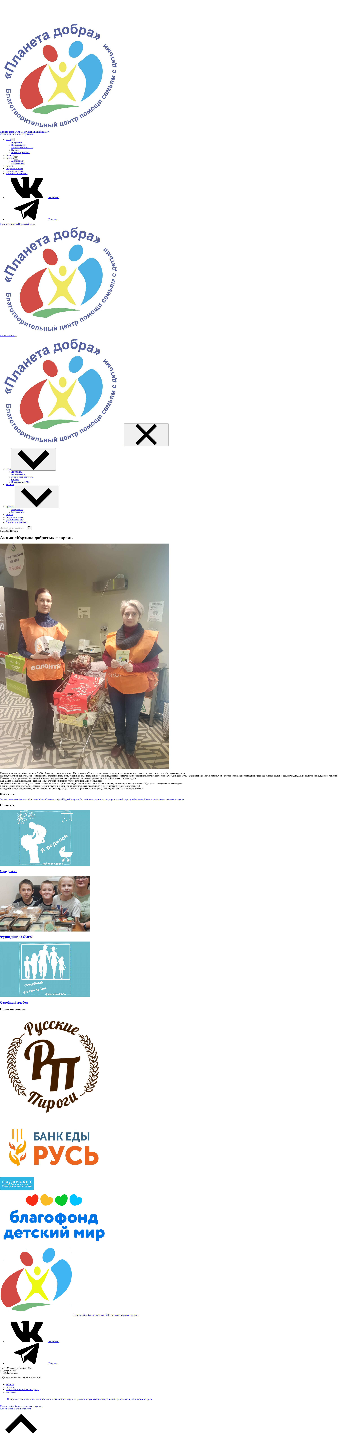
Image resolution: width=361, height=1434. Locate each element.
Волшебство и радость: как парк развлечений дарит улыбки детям (111, 799)
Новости (10, 155)
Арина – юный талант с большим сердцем (164, 799)
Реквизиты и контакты (22, 147)
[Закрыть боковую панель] (146, 435)
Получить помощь (14, 168)
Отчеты (15, 150)
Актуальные (17, 161)
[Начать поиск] (29, 528)
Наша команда (18, 145)
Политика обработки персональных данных (21, 1406)
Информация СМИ (20, 152)
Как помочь (11, 1392)
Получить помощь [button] (9, 224)
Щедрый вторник (70, 799)
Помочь (9, 166)
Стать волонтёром (14, 171)
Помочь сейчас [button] (25, 224)
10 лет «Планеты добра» (50, 799)
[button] (13, 139)
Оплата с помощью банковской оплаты (19, 799)
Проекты (10, 1387)
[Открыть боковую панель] (34, 224)
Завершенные (17, 163)
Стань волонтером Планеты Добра (22, 1389)
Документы (16, 142)
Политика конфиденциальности (15, 1408)
